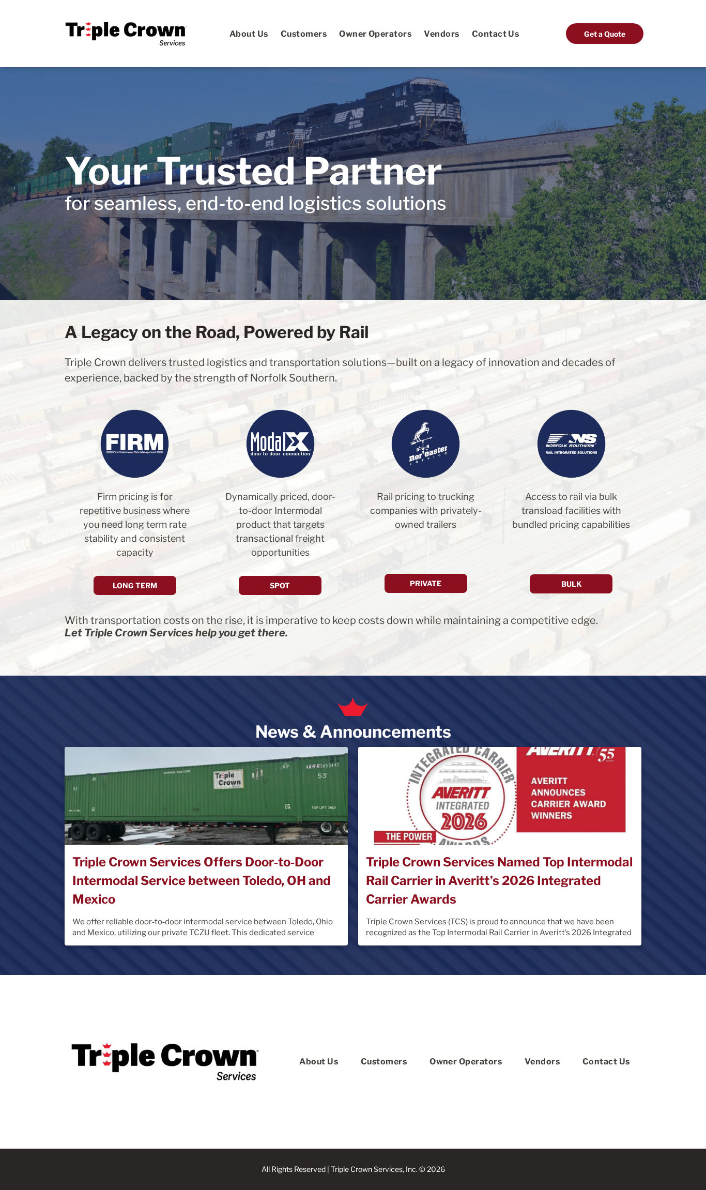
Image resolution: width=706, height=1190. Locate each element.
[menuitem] (248, 33)
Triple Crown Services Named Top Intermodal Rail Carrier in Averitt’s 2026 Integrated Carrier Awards (499, 881)
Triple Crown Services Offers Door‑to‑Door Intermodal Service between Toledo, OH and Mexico (201, 881)
